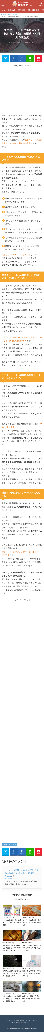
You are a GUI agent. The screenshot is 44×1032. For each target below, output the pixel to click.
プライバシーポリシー (19, 1020)
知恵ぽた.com (21, 1028)
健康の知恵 (11, 10)
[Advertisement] (22, 90)
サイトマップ (31, 1020)
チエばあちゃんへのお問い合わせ (21, 1022)
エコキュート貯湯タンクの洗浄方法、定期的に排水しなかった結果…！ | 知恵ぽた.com (21, 873)
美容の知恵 (21, 10)
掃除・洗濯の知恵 (33, 10)
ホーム (3, 10)
